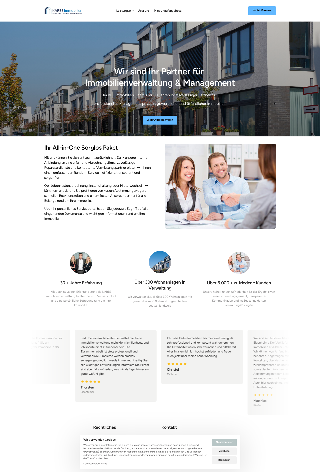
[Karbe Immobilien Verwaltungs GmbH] (63, 10)
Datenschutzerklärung (95, 464)
